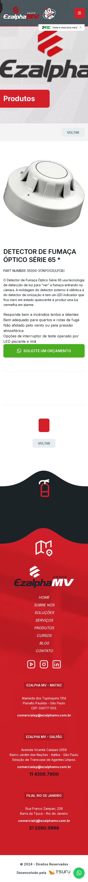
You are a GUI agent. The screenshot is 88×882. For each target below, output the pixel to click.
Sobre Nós (44, 605)
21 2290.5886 (44, 827)
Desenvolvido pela (31, 873)
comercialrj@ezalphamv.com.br (44, 821)
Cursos (44, 635)
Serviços (44, 620)
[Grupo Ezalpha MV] (44, 577)
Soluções (44, 612)
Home (44, 597)
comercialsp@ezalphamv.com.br (44, 715)
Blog (44, 643)
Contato (44, 650)
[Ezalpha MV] (29, 13)
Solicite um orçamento (47, 351)
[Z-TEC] (61, 27)
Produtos (44, 628)
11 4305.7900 (44, 774)
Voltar (73, 132)
